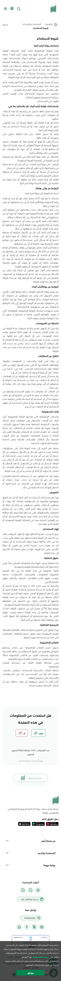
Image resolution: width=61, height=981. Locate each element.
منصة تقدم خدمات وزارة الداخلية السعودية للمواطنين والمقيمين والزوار (33, 810)
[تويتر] (34, 927)
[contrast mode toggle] (38, 890)
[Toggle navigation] (5, 8)
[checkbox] (38, 733)
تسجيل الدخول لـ (34, 777)
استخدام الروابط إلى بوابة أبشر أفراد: (41, 193)
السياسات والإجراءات (31, 24)
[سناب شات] (19, 927)
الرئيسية (49, 24)
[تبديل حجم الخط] (30, 890)
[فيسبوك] (27, 927)
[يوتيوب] (42, 927)
